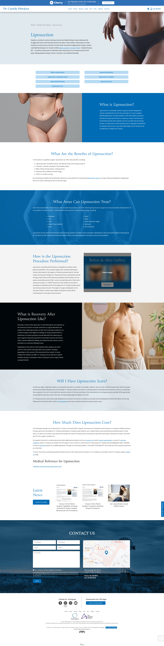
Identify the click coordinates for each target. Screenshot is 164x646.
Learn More (108, 3)
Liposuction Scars (106, 81)
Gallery (100, 8)
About (75, 8)
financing (42, 445)
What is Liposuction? (57, 72)
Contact (107, 8)
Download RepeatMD (96, 603)
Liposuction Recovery (57, 81)
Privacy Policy (95, 627)
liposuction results (94, 178)
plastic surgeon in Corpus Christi (69, 48)
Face (90, 8)
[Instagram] (65, 603)
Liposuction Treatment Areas (57, 77)
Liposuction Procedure (106, 77)
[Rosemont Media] (82, 632)
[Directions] (148, 9)
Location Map (106, 541)
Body (86, 8)
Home (70, 8)
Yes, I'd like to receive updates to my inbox (47, 570)
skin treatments (62, 401)
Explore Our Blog (41, 502)
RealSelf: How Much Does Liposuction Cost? (48, 466)
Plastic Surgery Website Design (81, 629)
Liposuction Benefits (106, 72)
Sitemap (102, 627)
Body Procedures (44, 25)
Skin (95, 8)
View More (107, 285)
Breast (81, 8)
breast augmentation (105, 440)
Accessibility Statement (111, 627)
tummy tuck (90, 440)
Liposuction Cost (57, 86)
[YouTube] (75, 603)
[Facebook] (60, 603)
